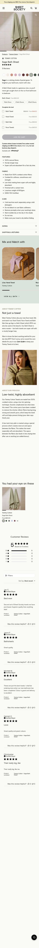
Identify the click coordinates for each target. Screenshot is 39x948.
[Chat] (34, 937)
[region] (19, 551)
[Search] (31, 8)
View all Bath (10, 296)
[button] (19, 226)
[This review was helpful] (28, 624)
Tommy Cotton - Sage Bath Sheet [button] (22, 614)
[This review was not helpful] (32, 624)
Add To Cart (19, 137)
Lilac (28, 83)
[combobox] (27, 581)
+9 (17, 521)
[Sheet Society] (19, 8)
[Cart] (36, 8)
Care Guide (21, 341)
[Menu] (3, 8)
